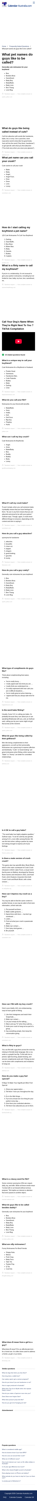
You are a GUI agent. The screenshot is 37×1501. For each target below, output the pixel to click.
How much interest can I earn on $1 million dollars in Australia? (18, 1462)
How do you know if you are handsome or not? (16, 1382)
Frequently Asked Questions (19, 46)
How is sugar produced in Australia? (13, 1385)
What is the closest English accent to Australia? (16, 1470)
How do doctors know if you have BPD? (14, 1452)
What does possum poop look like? (13, 1399)
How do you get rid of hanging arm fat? (14, 1403)
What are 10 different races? (11, 1459)
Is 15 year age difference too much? (13, 1467)
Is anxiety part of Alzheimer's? (11, 1481)
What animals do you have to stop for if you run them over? (18, 1477)
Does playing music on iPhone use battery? (15, 1473)
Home (4, 46)
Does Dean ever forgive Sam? (11, 1396)
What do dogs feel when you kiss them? (14, 1373)
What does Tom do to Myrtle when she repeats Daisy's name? (16, 1389)
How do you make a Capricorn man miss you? (16, 1393)
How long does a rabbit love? (11, 1376)
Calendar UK (29, 1497)
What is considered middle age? (12, 1449)
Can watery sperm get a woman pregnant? (15, 1379)
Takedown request (9, 94)
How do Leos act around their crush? (13, 1455)
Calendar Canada (15, 1497)
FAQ (4, 1497)
